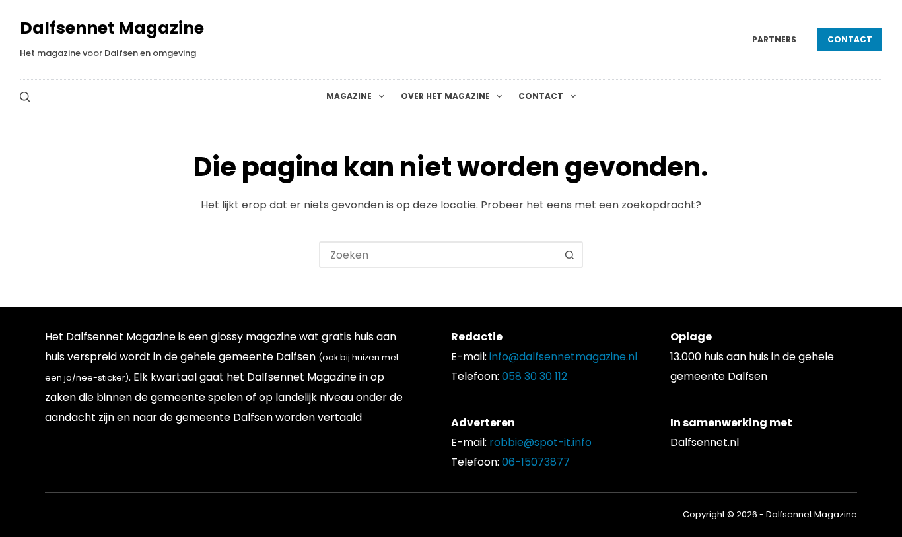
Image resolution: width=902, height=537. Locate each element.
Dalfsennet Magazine (112, 28)
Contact (849, 39)
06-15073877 (536, 462)
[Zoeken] (25, 97)
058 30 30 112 (534, 376)
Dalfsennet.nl (704, 442)
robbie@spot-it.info (540, 442)
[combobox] (439, 254)
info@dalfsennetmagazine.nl (563, 356)
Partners (774, 39)
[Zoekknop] (570, 255)
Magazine (349, 96)
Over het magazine (445, 96)
